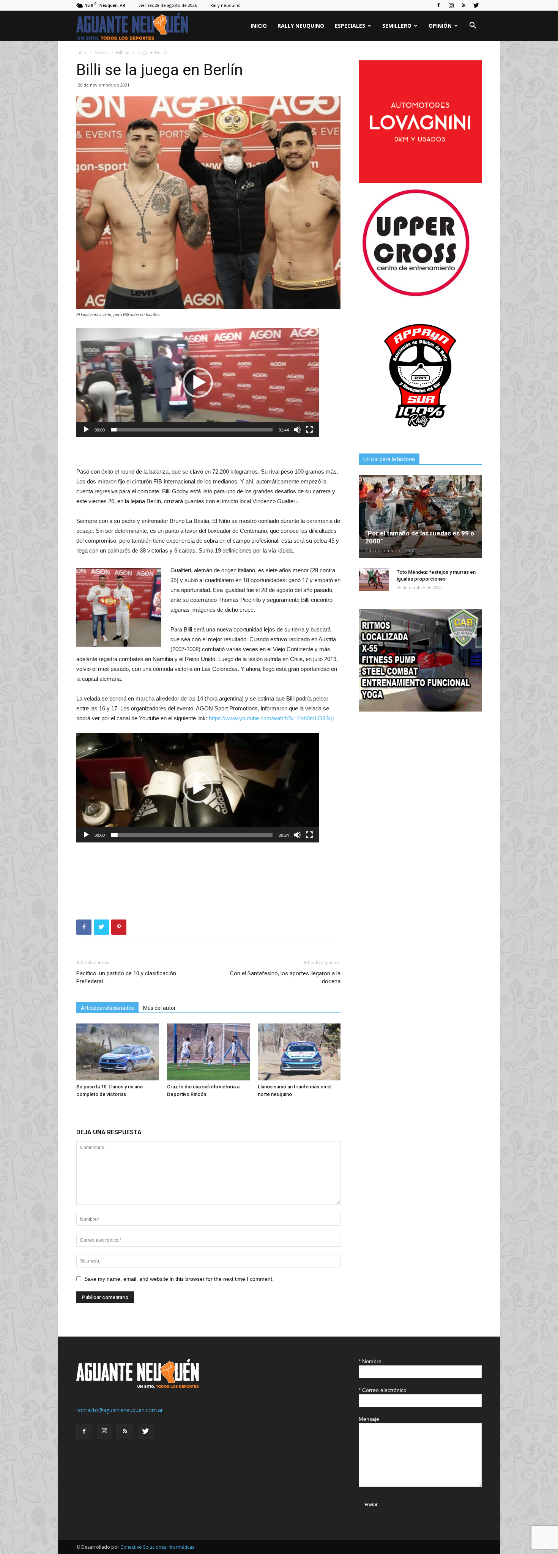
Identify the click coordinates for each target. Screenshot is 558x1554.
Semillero (396, 25)
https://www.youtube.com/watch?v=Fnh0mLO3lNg (271, 718)
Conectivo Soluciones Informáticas (157, 1547)
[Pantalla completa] (309, 429)
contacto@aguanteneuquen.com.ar (119, 1410)
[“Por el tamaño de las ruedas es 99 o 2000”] (420, 516)
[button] (472, 26)
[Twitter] (476, 5)
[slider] (192, 429)
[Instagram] (451, 5)
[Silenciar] (297, 429)
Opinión (440, 25)
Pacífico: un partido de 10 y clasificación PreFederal (126, 977)
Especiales (350, 25)
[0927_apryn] (420, 435)
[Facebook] (438, 5)
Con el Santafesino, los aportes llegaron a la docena (285, 977)
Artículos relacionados (107, 1008)
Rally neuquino (225, 5)
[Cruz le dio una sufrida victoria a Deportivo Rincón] (208, 1051)
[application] (197, 382)
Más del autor (159, 1008)
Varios (102, 52)
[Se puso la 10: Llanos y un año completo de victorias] (117, 1051)
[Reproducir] (86, 429)
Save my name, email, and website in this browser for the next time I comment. (179, 1279)
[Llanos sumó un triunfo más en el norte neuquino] (299, 1051)
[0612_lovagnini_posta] (420, 181)
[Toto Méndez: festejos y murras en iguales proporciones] (374, 579)
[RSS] (463, 5)
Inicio (259, 25)
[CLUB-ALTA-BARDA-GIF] (420, 709)
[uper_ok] (416, 295)
